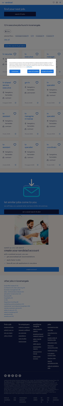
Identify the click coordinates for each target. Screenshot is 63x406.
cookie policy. (29, 66)
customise (15, 71)
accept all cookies (47, 71)
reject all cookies (33, 71)
